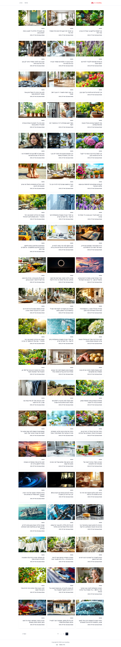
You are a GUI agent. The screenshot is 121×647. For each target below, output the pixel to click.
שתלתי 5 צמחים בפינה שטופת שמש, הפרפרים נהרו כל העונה (91, 401)
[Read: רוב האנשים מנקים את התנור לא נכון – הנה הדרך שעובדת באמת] (61, 140)
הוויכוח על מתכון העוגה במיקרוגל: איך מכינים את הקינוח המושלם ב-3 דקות (91, 526)
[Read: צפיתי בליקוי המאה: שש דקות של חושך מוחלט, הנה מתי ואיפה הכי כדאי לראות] (61, 265)
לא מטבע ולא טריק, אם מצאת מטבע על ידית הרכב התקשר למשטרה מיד (61, 589)
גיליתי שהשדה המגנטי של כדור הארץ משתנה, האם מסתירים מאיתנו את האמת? (33, 494)
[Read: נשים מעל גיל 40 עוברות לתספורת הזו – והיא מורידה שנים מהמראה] (32, 140)
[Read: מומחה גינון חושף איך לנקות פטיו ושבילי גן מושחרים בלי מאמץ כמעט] (61, 295)
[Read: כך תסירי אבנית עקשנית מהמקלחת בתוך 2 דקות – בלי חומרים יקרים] (61, 326)
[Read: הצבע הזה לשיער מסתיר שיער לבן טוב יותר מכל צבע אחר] (32, 48)
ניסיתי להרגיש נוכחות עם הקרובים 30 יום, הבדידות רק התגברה (62, 493)
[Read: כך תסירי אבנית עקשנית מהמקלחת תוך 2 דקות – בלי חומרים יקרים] (61, 202)
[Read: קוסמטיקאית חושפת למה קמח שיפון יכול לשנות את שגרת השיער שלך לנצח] (32, 418)
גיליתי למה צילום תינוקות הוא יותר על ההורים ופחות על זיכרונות (91, 493)
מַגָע (57, 644)
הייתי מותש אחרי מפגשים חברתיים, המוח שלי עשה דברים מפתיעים (91, 246)
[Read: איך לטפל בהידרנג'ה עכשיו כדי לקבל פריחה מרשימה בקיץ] (90, 140)
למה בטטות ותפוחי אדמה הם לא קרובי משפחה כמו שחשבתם (90, 371)
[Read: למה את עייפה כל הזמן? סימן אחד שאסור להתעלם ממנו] (32, 79)
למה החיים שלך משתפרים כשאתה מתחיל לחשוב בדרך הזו (34, 463)
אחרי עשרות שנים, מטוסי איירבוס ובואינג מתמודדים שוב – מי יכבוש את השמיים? (90, 279)
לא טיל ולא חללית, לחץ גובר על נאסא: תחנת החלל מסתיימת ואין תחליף (62, 526)
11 (58, 634)
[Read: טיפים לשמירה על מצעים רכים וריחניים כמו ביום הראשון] (90, 544)
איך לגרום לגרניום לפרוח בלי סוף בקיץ (91, 92)
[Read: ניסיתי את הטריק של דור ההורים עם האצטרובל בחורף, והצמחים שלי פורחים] (90, 418)
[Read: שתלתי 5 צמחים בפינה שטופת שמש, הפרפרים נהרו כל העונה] (90, 387)
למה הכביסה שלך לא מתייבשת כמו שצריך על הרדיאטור (33, 401)
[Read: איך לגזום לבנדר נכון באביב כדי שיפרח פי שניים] (90, 202)
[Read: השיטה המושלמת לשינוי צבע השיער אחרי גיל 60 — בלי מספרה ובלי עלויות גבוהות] (90, 575)
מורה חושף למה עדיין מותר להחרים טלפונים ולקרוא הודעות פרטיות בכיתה (62, 246)
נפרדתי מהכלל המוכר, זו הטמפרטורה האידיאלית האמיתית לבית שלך (91, 309)
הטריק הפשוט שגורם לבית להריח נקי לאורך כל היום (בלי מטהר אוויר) (33, 309)
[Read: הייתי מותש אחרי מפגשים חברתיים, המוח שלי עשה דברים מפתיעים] (90, 232)
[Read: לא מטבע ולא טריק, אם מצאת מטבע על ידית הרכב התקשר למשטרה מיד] (61, 575)
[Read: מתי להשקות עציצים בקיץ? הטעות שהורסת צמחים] (90, 110)
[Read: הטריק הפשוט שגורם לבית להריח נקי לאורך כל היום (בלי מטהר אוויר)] (32, 295)
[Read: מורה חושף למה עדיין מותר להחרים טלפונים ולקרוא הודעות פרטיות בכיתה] (61, 232)
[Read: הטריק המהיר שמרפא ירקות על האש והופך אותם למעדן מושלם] (32, 607)
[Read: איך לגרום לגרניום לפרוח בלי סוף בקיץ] (90, 79)
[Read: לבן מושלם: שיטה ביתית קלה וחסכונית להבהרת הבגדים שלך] (32, 544)
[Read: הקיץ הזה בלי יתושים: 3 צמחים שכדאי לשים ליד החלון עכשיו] (32, 110)
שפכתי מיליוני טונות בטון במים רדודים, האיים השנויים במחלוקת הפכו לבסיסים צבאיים (32, 526)
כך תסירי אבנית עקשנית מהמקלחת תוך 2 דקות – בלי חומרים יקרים (61, 216)
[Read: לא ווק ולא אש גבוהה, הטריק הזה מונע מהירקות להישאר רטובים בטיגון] (32, 265)
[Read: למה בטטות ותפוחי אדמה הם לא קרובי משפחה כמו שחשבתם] (90, 357)
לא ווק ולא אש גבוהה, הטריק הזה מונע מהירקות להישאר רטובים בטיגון (33, 279)
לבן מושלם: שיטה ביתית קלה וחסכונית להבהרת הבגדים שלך (33, 558)
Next (24, 634)
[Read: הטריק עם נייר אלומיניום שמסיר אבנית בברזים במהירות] (61, 48)
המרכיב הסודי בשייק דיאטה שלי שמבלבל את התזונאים (92, 463)
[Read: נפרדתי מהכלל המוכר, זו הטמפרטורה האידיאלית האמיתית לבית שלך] (90, 295)
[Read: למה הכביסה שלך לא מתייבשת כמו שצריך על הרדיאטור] (32, 387)
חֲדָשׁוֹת (100, 28)
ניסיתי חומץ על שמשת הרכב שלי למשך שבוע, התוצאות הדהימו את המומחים (90, 621)
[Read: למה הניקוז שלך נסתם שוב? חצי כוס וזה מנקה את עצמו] (61, 449)
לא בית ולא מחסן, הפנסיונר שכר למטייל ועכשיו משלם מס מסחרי (61, 621)
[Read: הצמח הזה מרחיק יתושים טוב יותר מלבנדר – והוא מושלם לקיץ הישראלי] (32, 202)
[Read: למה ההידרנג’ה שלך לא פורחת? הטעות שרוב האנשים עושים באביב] (90, 326)
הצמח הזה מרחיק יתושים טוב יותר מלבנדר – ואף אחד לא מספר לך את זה (33, 340)
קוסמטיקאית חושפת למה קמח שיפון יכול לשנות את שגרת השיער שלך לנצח (32, 432)
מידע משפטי (62, 644)
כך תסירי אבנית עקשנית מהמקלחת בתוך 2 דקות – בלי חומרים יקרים (61, 340)
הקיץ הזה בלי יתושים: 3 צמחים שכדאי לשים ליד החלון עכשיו (33, 124)
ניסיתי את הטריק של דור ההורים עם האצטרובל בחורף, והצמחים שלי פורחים (90, 432)
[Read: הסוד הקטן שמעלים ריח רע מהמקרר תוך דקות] (61, 110)
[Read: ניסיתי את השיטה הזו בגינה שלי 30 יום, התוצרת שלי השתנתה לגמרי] (32, 357)
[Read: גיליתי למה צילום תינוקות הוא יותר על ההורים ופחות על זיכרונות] (90, 479)
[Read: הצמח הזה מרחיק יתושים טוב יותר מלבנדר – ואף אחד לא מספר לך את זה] (32, 326)
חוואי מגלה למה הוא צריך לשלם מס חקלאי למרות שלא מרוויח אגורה (62, 401)
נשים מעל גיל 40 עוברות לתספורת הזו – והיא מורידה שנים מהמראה (32, 154)
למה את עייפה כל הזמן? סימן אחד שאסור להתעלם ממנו (34, 93)
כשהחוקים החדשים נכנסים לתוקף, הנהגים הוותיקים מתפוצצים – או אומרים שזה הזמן (32, 247)
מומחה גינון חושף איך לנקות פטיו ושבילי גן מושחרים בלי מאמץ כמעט (61, 309)
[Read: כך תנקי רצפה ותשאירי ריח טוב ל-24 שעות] (61, 79)
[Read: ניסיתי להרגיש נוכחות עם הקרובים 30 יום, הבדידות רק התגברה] (61, 479)
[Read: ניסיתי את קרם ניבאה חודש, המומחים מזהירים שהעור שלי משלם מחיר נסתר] (61, 418)
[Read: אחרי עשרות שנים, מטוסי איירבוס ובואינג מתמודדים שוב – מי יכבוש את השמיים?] (90, 265)
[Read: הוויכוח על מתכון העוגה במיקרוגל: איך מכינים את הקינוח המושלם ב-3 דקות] (90, 512)
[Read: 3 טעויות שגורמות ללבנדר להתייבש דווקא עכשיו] (90, 48)
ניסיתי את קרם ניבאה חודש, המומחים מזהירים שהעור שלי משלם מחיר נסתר (62, 432)
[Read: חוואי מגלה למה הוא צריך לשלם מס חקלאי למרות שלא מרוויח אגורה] (61, 387)
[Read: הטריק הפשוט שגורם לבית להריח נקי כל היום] (61, 171)
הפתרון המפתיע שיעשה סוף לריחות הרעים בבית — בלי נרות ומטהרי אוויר (62, 558)
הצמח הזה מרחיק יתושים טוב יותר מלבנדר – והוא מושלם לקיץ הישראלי (33, 216)
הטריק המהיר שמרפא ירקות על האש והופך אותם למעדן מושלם (33, 621)
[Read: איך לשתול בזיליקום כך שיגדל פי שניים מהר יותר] (90, 18)
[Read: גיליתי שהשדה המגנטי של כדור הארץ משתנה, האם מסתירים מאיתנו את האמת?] (32, 479)
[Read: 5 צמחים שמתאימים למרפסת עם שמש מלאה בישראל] (90, 171)
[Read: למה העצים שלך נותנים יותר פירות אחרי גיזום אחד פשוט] (32, 575)
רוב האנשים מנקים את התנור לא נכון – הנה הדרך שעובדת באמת (61, 154)
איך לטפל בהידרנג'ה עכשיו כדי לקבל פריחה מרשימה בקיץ (91, 154)
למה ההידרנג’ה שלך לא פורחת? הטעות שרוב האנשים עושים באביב (90, 340)
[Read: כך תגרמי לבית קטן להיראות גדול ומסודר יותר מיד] (61, 18)
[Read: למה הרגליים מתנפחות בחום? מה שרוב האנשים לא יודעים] (32, 171)
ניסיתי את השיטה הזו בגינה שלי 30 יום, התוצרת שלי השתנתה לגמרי (32, 371)
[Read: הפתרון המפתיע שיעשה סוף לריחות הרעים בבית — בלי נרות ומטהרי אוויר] (61, 544)
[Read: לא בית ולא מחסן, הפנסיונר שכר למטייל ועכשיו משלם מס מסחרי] (61, 607)
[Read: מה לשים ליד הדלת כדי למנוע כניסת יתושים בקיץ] (32, 18)
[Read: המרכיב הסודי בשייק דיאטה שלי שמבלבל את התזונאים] (90, 449)
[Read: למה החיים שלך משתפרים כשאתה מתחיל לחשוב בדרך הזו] (32, 449)
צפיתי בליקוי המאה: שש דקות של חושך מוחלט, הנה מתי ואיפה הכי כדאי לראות (61, 279)
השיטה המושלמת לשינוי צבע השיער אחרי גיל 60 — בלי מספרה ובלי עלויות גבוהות (90, 589)
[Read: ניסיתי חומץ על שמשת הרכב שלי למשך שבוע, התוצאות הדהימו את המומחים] (90, 607)
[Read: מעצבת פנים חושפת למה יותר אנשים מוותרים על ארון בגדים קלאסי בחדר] (61, 357)
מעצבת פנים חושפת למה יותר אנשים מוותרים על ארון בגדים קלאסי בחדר (62, 371)
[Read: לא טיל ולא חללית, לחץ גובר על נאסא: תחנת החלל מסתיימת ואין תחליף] (61, 512)
